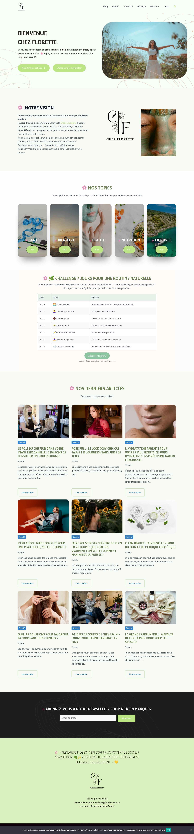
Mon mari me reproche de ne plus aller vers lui (97, 802)
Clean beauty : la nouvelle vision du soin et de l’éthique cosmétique (150, 545)
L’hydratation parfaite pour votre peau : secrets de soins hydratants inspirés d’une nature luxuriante (150, 454)
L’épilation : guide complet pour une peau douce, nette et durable (42, 545)
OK (168, 830)
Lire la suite (27, 492)
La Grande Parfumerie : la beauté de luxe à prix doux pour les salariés (149, 638)
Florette (21, 461)
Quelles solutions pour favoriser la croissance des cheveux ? (43, 636)
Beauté (22, 442)
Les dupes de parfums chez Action (97, 806)
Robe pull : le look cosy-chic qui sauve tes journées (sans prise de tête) (96, 452)
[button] (175, 6)
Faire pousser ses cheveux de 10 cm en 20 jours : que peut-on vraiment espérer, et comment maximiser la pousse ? (97, 548)
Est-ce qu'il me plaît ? (97, 798)
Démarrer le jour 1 (97, 355)
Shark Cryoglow (68, 123)
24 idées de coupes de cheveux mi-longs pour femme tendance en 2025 (96, 638)
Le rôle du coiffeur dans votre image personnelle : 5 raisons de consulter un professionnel (42, 452)
